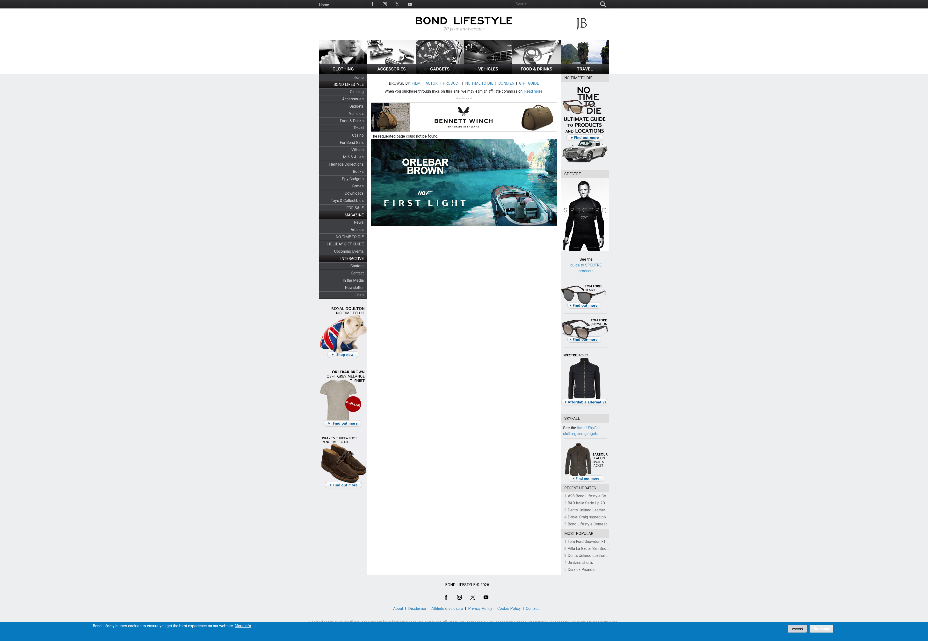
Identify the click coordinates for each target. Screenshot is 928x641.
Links (359, 295)
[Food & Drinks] (536, 72)
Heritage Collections (346, 164)
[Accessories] (391, 72)
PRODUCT (451, 83)
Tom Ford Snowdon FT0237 (591, 541)
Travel (359, 128)
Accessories (353, 99)
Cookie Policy (509, 608)
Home (324, 5)
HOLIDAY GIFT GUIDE (345, 244)
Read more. (533, 91)
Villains (357, 149)
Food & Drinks (352, 120)
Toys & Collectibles (347, 200)
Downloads (354, 193)
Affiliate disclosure (447, 608)
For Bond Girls (352, 142)
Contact (357, 273)
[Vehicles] (488, 72)
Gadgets (356, 106)
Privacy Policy (480, 608)
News (359, 222)
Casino (358, 135)
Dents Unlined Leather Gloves (593, 510)
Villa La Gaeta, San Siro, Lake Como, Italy (602, 548)
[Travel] (585, 72)
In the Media (353, 280)
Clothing (357, 91)
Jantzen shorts (580, 562)
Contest (357, 266)
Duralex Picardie (581, 569)
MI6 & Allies (353, 157)
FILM (416, 83)
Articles (357, 229)
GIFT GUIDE (529, 83)
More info (243, 626)
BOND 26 (506, 83)
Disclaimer (417, 608)
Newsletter (354, 287)
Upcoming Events (349, 251)
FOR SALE (355, 208)
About (398, 608)
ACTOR (432, 83)
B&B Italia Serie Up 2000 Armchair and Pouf (604, 503)
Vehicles (356, 113)
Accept (797, 628)
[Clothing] (343, 72)
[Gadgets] (440, 72)
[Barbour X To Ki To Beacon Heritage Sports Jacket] (586, 481)
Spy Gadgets (353, 179)
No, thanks (821, 628)
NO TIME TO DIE (350, 237)
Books (358, 171)
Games (358, 186)
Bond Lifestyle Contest (587, 524)
